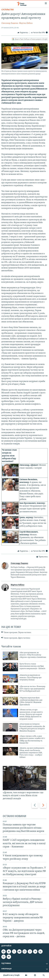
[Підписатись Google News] (9, 951)
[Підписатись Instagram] (24, 951)
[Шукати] (43, 975)
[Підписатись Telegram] (35, 951)
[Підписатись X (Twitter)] (14, 951)
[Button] (22, 32)
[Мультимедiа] (26, 975)
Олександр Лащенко (9, 23)
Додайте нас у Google (11, 975)
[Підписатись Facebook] (3, 951)
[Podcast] (3, 957)
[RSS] (40, 951)
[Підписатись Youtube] (19, 951)
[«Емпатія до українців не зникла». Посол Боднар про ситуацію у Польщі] (10, 678)
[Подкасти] (35, 975)
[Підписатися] (9, 957)
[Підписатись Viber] (30, 951)
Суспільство (7, 10)
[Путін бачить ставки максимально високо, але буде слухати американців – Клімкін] (10, 667)
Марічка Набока (26, 23)
